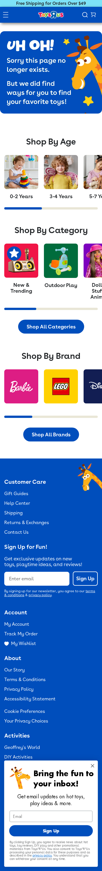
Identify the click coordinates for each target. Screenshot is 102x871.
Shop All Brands (51, 434)
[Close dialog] (92, 765)
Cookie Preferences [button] (24, 711)
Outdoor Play (60, 285)
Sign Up (85, 578)
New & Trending (21, 288)
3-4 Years (61, 196)
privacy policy (40, 595)
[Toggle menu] (5, 14)
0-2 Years (21, 196)
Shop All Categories (51, 327)
